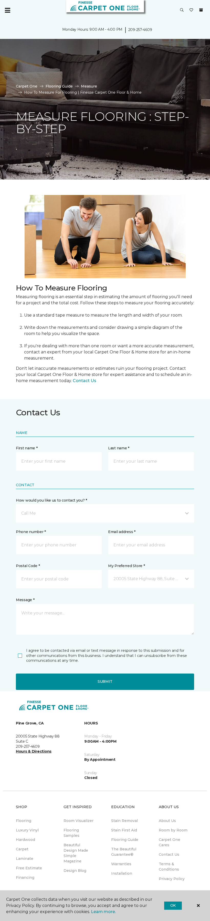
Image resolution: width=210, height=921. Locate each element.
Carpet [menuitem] (22, 849)
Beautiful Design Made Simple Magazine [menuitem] (76, 853)
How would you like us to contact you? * (51, 500)
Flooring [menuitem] (23, 820)
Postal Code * (28, 566)
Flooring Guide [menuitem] (124, 839)
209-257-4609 (140, 29)
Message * (25, 600)
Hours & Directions (33, 751)
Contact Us (84, 380)
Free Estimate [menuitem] (29, 868)
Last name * (118, 448)
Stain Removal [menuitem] (124, 820)
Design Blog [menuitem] (75, 870)
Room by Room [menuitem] (173, 830)
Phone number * (31, 532)
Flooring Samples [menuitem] (71, 833)
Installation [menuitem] (121, 873)
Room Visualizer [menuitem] (78, 820)
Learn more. (103, 911)
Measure (89, 86)
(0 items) (201, 10)
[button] (182, 10)
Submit (105, 681)
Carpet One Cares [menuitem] (169, 842)
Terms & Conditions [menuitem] (169, 867)
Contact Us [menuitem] (169, 854)
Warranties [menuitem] (121, 864)
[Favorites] (191, 10)
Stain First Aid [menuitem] (124, 830)
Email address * (121, 532)
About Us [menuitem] (167, 820)
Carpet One (26, 86)
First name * (27, 448)
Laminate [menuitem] (24, 858)
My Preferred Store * (126, 566)
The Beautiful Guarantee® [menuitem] (123, 852)
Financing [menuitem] (25, 877)
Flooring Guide (59, 86)
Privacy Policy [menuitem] (172, 878)
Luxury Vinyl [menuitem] (27, 830)
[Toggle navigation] (7, 10)
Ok (173, 905)
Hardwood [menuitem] (25, 839)
